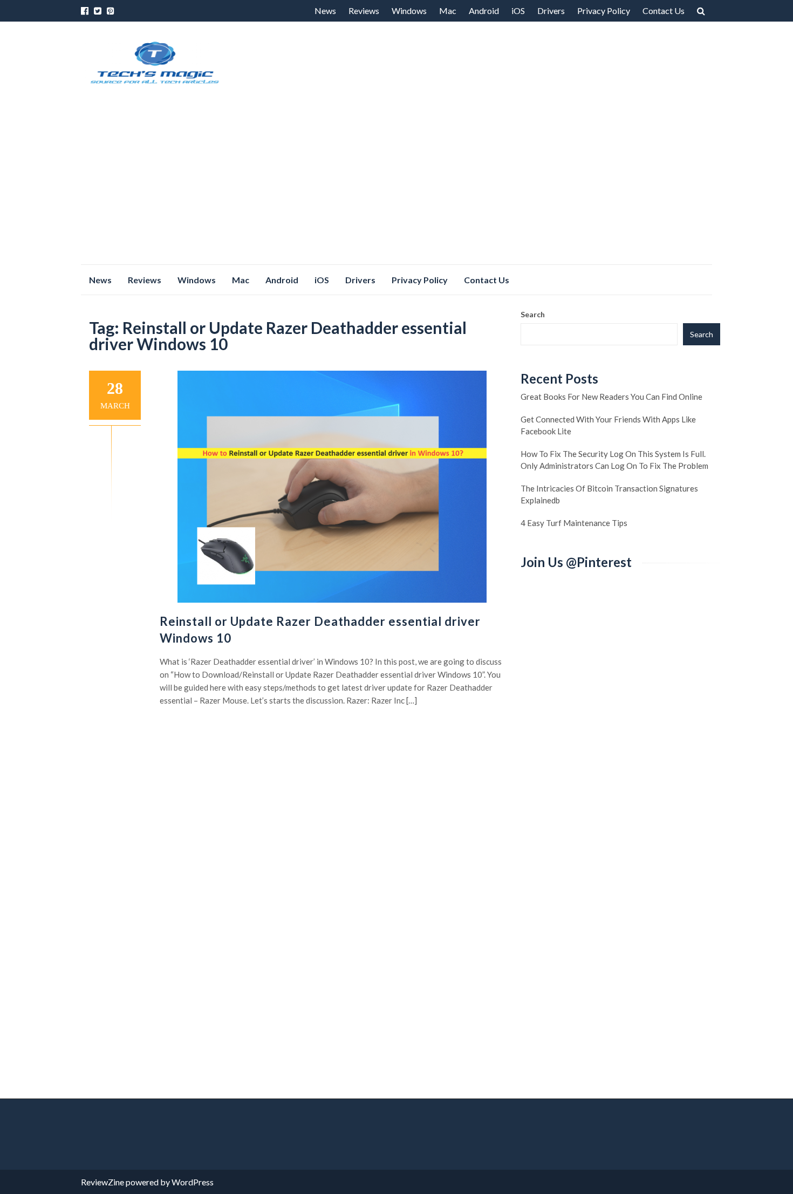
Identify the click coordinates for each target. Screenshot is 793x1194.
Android (484, 10)
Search (533, 314)
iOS (518, 10)
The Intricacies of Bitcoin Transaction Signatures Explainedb (609, 494)
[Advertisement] (396, 183)
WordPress (193, 1182)
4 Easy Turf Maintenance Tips (574, 523)
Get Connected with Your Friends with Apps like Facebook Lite (608, 425)
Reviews (363, 10)
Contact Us (663, 10)
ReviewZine (102, 1182)
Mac (447, 10)
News (325, 10)
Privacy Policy (603, 10)
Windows (409, 10)
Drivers (551, 10)
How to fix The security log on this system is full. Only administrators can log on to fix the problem (614, 459)
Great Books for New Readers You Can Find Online (611, 396)
